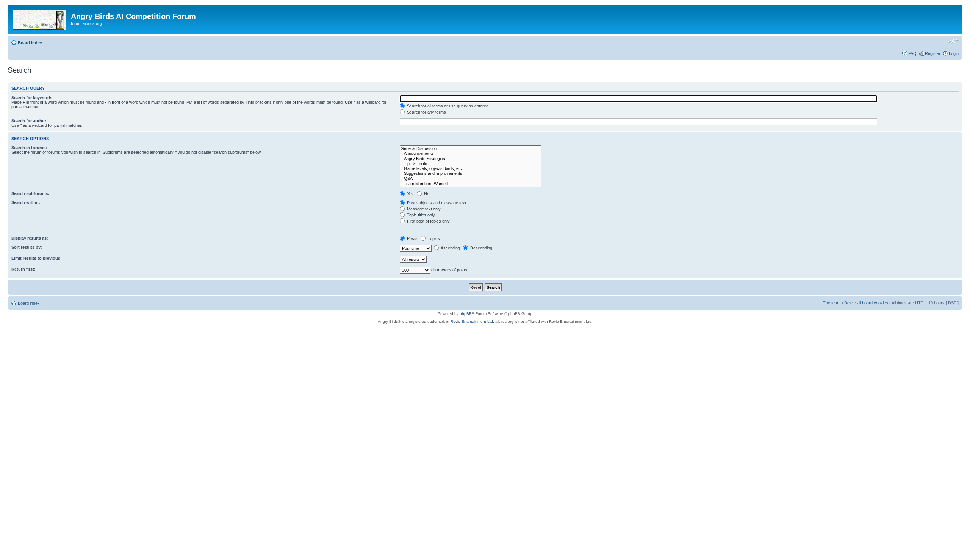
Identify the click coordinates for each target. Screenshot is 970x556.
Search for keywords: (32, 97)
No (426, 194)
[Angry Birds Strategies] (471, 158)
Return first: (23, 269)
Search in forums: (29, 147)
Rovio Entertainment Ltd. (472, 321)
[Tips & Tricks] (471, 163)
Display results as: (29, 238)
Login (954, 53)
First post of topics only (428, 221)
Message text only (423, 209)
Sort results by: (26, 247)
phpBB (466, 313)
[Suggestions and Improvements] (471, 173)
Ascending (450, 248)
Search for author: (29, 120)
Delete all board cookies (866, 303)
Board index (30, 42)
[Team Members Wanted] (471, 183)
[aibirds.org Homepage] (40, 18)
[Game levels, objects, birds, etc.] (471, 168)
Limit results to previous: (36, 258)
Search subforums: (30, 193)
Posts (412, 238)
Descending (480, 248)
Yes (410, 194)
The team (831, 303)
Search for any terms (426, 112)
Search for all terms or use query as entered (447, 106)
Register (932, 53)
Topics (433, 238)
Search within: (25, 202)
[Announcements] (471, 153)
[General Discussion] (471, 148)
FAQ (912, 53)
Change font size (953, 41)
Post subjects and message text (436, 203)
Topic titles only (420, 215)
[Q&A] (471, 178)
